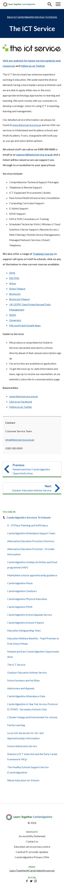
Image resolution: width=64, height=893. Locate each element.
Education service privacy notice (32, 846)
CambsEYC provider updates (32, 851)
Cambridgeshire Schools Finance (25, 622)
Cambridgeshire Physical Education (27, 598)
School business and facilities (23, 680)
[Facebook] (27, 881)
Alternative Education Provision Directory (30, 541)
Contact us (32, 841)
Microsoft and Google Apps (25, 325)
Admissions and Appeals (20, 688)
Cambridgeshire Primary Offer (32, 857)
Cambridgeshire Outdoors (22, 591)
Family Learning (16, 725)
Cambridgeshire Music (20, 583)
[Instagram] (35, 881)
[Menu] (58, 4)
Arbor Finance (17, 288)
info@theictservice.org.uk (19, 439)
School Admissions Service (22, 746)
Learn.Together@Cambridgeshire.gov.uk (32, 870)
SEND (12, 314)
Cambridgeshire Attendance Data (26, 696)
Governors (15, 320)
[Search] (49, 4)
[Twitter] (31, 881)
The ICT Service (16, 664)
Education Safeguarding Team (24, 630)
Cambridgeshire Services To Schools (36, 16)
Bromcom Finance (19, 299)
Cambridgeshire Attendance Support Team (31, 533)
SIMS (12, 272)
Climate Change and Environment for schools (32, 717)
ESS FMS (14, 278)
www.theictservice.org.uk (26, 124)
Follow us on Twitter (20, 406)
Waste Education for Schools (23, 780)
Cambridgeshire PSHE (19, 606)
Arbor (12, 283)
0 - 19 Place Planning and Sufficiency (27, 525)
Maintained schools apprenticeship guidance (32, 575)
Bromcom (15, 293)
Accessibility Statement (32, 836)
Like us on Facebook (20, 401)
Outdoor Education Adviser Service (27, 672)
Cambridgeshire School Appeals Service (29, 614)
